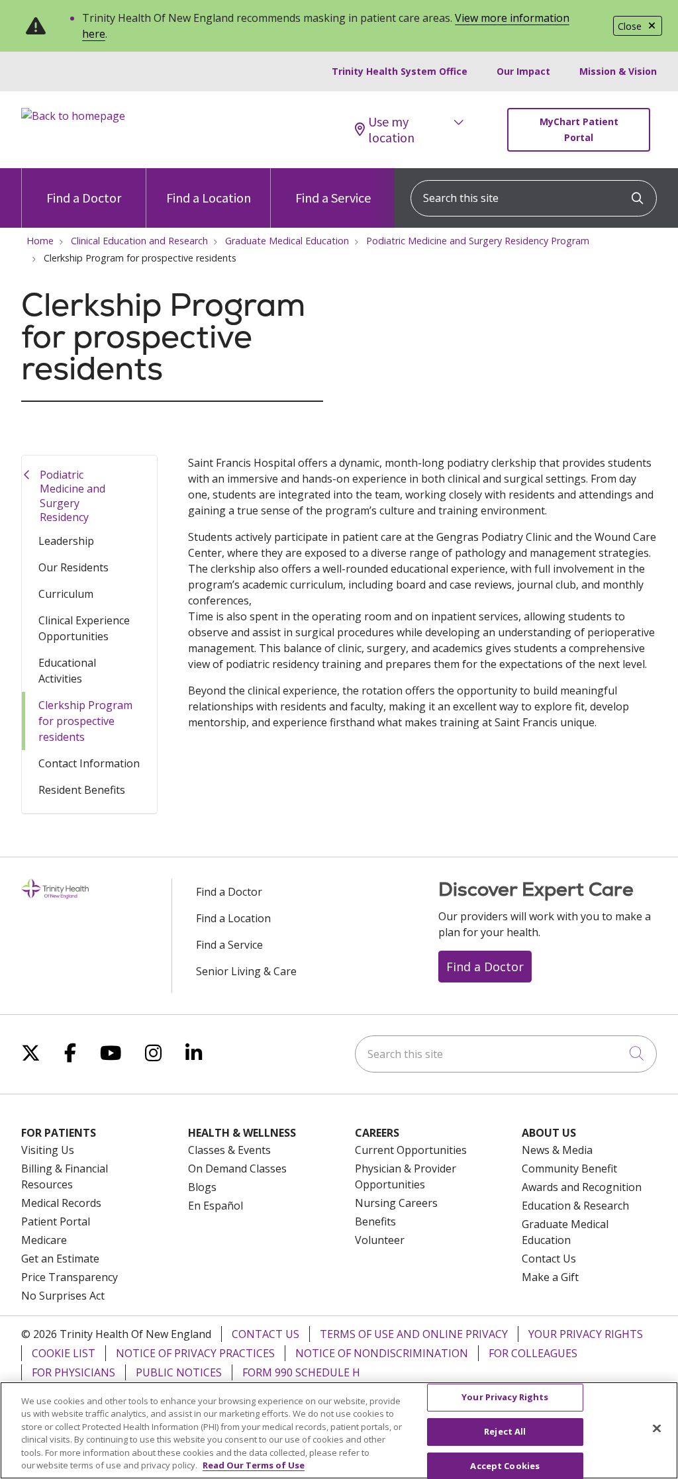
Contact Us (549, 1258)
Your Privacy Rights (585, 1334)
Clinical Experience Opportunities (84, 628)
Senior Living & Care (246, 971)
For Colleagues (533, 1353)
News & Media (557, 1150)
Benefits (375, 1221)
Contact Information (89, 763)
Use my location (391, 130)
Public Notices (179, 1372)
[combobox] (534, 198)
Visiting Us (47, 1150)
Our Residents (73, 567)
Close (630, 26)
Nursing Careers (396, 1203)
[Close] (656, 1428)
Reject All (505, 1431)
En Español (215, 1205)
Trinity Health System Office (399, 71)
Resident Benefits (81, 790)
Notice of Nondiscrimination (381, 1353)
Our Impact (523, 71)
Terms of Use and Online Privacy (414, 1334)
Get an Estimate (60, 1258)
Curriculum (65, 594)
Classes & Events (229, 1150)
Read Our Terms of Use (254, 1465)
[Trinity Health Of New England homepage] (73, 116)
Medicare (44, 1240)
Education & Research (575, 1205)
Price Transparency (69, 1277)
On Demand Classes (237, 1168)
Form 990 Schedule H (301, 1372)
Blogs (202, 1187)
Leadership (66, 541)
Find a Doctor (83, 197)
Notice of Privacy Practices (195, 1353)
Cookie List (63, 1353)
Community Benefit (569, 1168)
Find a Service (333, 197)
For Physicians (73, 1372)
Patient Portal (55, 1221)
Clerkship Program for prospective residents (85, 721)
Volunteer (380, 1240)
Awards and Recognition (582, 1187)
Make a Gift (550, 1277)
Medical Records (61, 1203)
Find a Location (208, 197)
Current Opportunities (411, 1150)
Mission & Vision (618, 71)
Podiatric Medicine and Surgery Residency (72, 496)
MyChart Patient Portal (579, 129)
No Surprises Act (63, 1295)
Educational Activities (67, 670)
